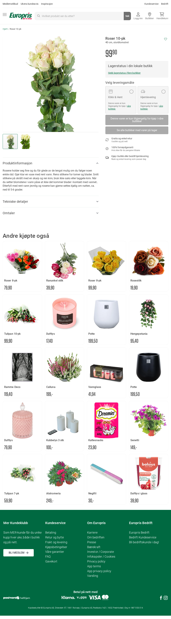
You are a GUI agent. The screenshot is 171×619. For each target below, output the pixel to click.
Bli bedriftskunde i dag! (144, 542)
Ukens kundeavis (29, 4)
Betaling (50, 532)
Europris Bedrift (139, 532)
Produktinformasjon (17, 163)
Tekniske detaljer (15, 202)
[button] (25, 141)
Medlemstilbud (10, 4)
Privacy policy (96, 561)
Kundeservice (151, 4)
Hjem (5, 29)
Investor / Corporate (100, 551)
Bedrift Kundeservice (142, 537)
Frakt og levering (56, 542)
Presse (91, 542)
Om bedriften (95, 537)
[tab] (51, 163)
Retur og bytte (54, 537)
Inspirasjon (47, 4)
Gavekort (51, 561)
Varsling (92, 575)
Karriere (92, 532)
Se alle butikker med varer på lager (137, 130)
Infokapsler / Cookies (101, 556)
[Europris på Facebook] (161, 598)
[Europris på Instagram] (166, 598)
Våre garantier (54, 551)
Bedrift (164, 4)
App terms (94, 566)
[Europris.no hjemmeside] (20, 16)
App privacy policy (99, 571)
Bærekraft (93, 547)
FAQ (48, 556)
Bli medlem (16, 552)
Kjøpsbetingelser (56, 547)
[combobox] (83, 16)
